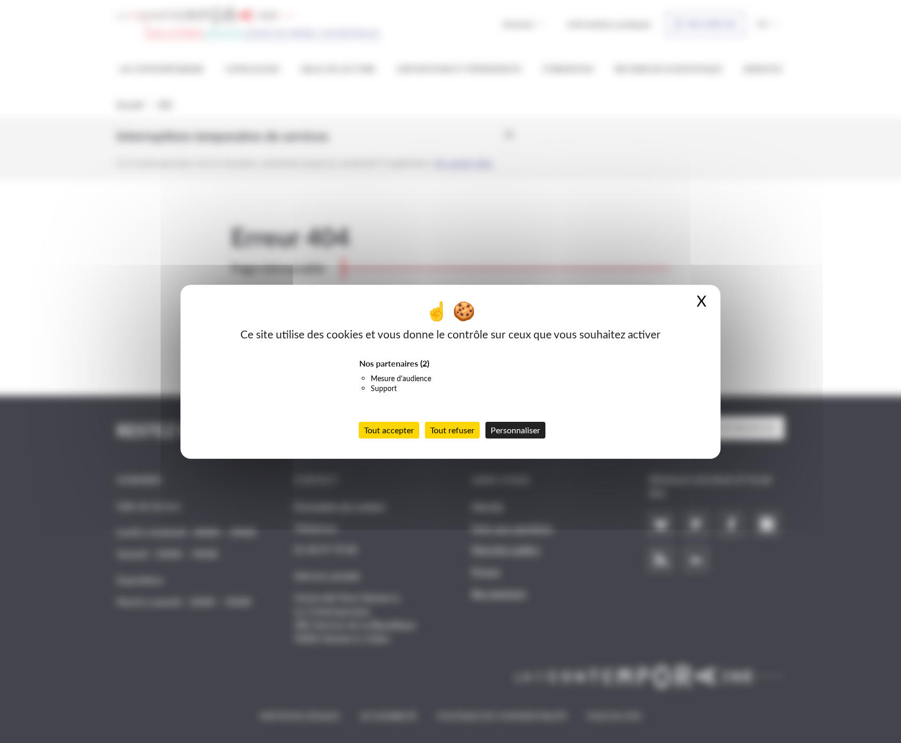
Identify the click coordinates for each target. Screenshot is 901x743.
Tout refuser (452, 429)
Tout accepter (389, 429)
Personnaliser (515, 429)
